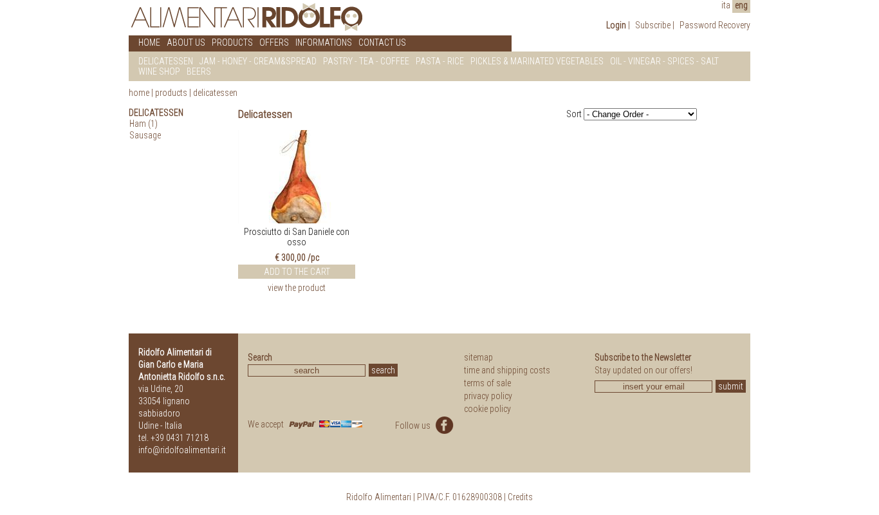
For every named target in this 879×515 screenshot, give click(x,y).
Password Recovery (715, 25)
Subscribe (653, 25)
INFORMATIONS (323, 42)
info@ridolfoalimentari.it (182, 450)
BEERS (199, 71)
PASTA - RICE (440, 61)
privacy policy (488, 396)
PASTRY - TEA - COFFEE (366, 61)
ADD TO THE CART (297, 272)
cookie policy (487, 409)
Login (616, 25)
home (139, 93)
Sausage (145, 135)
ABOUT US (186, 42)
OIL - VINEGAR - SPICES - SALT (664, 61)
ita (725, 5)
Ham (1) (143, 123)
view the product (297, 288)
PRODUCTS (232, 42)
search (383, 370)
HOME (149, 42)
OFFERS (274, 42)
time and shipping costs (507, 370)
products (171, 93)
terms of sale (487, 383)
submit (730, 386)
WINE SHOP (159, 71)
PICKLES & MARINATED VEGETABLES (537, 61)
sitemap (478, 357)
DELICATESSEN (165, 61)
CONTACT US (382, 42)
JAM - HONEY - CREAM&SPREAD (258, 61)
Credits (520, 497)
